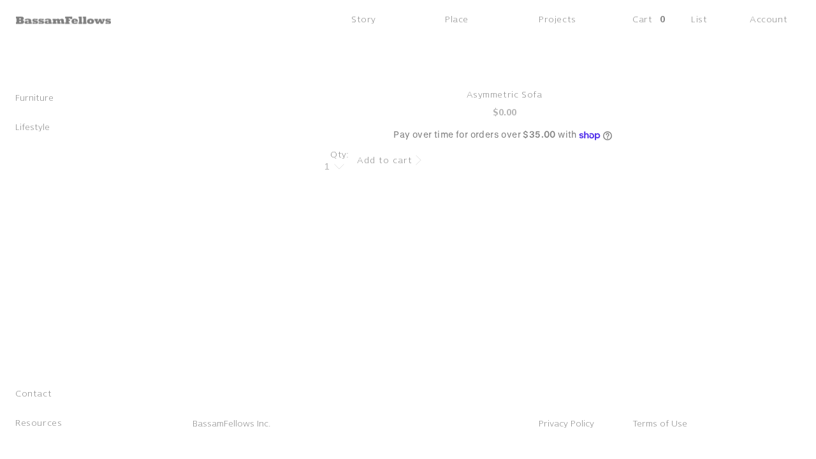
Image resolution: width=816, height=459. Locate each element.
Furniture (34, 97)
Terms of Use (659, 423)
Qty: (339, 154)
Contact (33, 393)
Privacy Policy (566, 423)
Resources (38, 423)
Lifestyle (32, 127)
